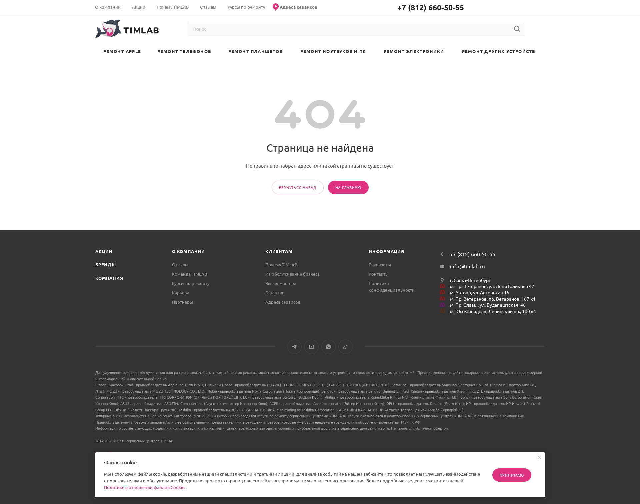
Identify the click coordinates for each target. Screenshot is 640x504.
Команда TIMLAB (189, 274)
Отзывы (180, 264)
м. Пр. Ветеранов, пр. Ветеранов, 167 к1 (493, 299)
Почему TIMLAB (281, 264)
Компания (109, 278)
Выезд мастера (280, 283)
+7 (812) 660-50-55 (430, 7)
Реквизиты (380, 264)
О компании (188, 251)
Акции (104, 251)
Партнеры (182, 302)
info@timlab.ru (467, 266)
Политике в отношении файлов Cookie (144, 487)
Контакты (379, 274)
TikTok (345, 347)
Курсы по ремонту (190, 283)
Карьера (180, 292)
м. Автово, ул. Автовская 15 (479, 292)
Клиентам (278, 251)
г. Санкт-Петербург (470, 280)
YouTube (311, 347)
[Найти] (516, 29)
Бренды (105, 264)
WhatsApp (328, 347)
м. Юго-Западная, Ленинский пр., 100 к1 (493, 311)
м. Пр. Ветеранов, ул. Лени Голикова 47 (492, 286)
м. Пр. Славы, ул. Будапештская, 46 (488, 305)
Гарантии (275, 292)
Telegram (294, 347)
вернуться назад (297, 187)
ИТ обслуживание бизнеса (292, 274)
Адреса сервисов (282, 302)
